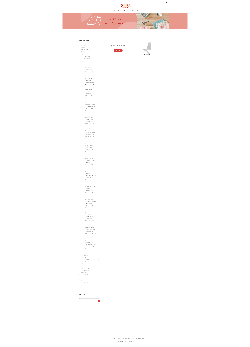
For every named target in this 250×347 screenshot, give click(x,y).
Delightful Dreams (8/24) (90, 123)
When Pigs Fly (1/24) (90, 248)
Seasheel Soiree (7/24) (90, 220)
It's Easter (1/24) (89, 171)
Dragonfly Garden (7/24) (90, 128)
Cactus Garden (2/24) (90, 97)
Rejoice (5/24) (88, 214)
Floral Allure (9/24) (89, 145)
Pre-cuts (84, 272)
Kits (81, 280)
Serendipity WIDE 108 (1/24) (91, 225)
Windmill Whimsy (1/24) (90, 250)
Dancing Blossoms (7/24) (90, 119)
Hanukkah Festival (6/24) (90, 160)
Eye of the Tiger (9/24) (90, 136)
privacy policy (127, 338)
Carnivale (88, 102)
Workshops (83, 287)
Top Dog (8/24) (89, 240)
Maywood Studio (87, 56)
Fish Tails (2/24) (89, 140)
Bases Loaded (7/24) (90, 87)
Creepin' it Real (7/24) (90, 115)
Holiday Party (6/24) (89, 166)
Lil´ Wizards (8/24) (89, 184)
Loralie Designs (86, 263)
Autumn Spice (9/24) (90, 84)
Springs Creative (86, 54)
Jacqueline (88, 173)
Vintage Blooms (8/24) (90, 246)
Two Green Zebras (87, 270)
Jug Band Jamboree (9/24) (91, 175)
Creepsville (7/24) (89, 117)
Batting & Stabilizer (85, 282)
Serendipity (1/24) (89, 222)
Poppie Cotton (86, 259)
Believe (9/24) (88, 91)
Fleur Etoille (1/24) (89, 143)
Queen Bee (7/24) (89, 205)
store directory (141, 338)
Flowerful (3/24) (89, 147)
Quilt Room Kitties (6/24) (90, 207)
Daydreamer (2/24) (89, 121)
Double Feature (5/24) (90, 125)
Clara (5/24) (88, 110)
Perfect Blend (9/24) (89, 199)
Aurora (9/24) (88, 80)
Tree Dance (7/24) (89, 242)
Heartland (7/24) (89, 162)
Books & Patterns (84, 278)
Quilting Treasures (87, 58)
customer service (120, 338)
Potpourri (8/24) (89, 203)
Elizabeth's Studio (87, 266)
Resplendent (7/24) (89, 216)
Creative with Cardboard (86, 274)
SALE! (82, 289)
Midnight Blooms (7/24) (90, 186)
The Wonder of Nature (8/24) (91, 233)
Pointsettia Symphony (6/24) (91, 201)
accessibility (134, 338)
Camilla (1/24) (88, 99)
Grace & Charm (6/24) (90, 158)
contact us (113, 338)
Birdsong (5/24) (89, 93)
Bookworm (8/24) (89, 95)
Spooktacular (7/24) (89, 231)
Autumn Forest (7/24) (90, 82)
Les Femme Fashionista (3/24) (91, 179)
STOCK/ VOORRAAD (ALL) (87, 49)
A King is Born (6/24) (90, 71)
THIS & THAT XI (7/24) (90, 237)
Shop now (118, 50)
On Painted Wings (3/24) (90, 197)
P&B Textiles (86, 261)
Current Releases (88, 65)
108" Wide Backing (88, 60)
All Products (83, 45)
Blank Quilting (86, 268)
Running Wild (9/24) (89, 218)
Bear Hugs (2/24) (89, 89)
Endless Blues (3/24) (90, 134)
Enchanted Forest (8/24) (90, 132)
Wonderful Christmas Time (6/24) (91, 253)
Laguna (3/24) (88, 177)
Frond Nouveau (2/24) (90, 153)
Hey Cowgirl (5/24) (89, 164)
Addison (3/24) (89, 69)
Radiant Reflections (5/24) (91, 209)
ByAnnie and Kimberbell (86, 276)
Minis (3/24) (88, 188)
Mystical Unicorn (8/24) (90, 190)
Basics (86, 63)
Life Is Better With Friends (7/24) (91, 181)
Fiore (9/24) (88, 138)
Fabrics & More (84, 47)
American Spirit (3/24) (90, 73)
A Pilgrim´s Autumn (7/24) (91, 78)
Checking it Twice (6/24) (90, 104)
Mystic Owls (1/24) (89, 192)
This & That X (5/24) (89, 235)
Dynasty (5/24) (89, 130)
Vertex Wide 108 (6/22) (90, 244)
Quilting (82, 285)
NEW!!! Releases (88, 67)
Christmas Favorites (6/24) (91, 106)
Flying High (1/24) (89, 149)
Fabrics (83, 51)
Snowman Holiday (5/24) (90, 227)
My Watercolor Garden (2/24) (91, 194)
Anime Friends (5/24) (90, 76)
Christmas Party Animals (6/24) (91, 108)
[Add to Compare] (166, 2)
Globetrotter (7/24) (89, 156)
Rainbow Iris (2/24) (89, 212)
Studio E (85, 257)
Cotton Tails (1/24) (89, 112)
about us (108, 338)
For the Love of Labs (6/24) (91, 151)
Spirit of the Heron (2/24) (90, 229)
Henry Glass (86, 255)
